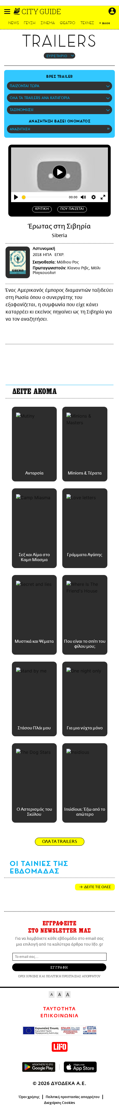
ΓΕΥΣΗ (29, 23)
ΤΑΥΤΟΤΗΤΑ (59, 1009)
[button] (7, 11)
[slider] (45, 197)
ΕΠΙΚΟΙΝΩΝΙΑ (59, 1016)
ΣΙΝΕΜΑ (48, 23)
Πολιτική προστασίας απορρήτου (73, 1097)
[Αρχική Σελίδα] (17, 11)
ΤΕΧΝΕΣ (87, 23)
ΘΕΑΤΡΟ (67, 23)
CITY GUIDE (41, 11)
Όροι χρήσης (29, 1097)
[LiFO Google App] (38, 1067)
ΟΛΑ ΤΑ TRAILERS (59, 841)
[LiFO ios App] (80, 1067)
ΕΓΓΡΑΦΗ (59, 967)
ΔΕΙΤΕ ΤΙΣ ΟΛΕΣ (97, 887)
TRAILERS (59, 41)
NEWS (13, 23)
